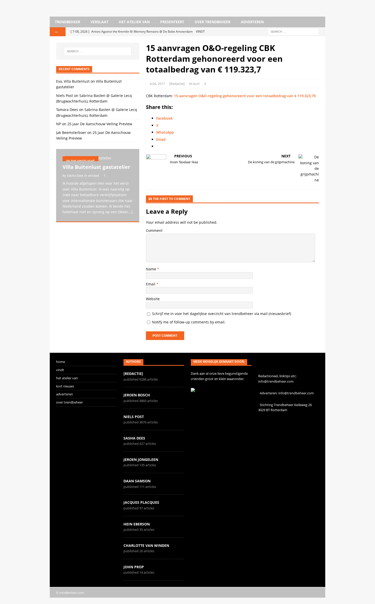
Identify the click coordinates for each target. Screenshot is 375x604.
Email (151, 284)
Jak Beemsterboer (71, 132)
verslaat (99, 21)
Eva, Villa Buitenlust (73, 81)
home (60, 361)
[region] (97, 270)
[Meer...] (125, 211)
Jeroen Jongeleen (140, 459)
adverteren (252, 21)
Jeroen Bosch (136, 395)
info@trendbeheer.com (276, 381)
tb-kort (194, 83)
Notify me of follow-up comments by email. (189, 322)
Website (153, 298)
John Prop (133, 566)
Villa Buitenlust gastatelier (96, 166)
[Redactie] (176, 83)
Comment (154, 230)
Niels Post (64, 95)
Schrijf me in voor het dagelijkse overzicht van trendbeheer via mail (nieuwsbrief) (221, 313)
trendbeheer (67, 21)
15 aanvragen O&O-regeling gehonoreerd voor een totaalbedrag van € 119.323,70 (245, 95)
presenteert (172, 21)
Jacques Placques (141, 502)
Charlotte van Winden (146, 545)
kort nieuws (65, 386)
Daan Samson (137, 481)
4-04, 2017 (157, 83)
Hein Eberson (136, 524)
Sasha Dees (134, 438)
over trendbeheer (212, 21)
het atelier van (134, 21)
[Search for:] (293, 31)
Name (151, 269)
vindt (60, 370)
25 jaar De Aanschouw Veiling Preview (99, 123)
